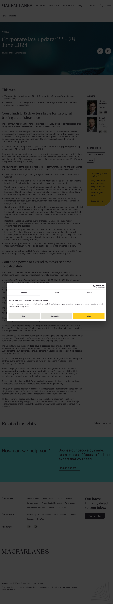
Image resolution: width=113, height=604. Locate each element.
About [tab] (89, 292)
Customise (55, 316)
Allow (89, 316)
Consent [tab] (23, 292)
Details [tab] (56, 292)
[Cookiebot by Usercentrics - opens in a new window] (95, 286)
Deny (24, 316)
